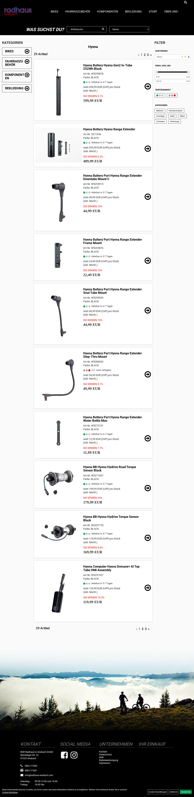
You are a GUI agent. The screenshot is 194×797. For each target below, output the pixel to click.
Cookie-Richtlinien (10, 792)
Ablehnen (174, 792)
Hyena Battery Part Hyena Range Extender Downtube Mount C (112, 177)
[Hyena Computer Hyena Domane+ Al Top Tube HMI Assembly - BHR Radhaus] (58, 593)
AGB (101, 757)
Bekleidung (133, 11)
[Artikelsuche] (185, 2)
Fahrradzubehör (77, 11)
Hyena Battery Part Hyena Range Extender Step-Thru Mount (112, 354)
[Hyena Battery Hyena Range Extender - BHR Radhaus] (58, 145)
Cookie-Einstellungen (157, 792)
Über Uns (170, 11)
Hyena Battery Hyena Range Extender (109, 129)
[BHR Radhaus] (18, 11)
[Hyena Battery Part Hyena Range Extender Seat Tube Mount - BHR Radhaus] (58, 316)
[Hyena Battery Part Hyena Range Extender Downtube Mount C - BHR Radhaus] (58, 202)
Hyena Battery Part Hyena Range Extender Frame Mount (112, 241)
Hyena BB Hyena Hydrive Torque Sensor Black (111, 518)
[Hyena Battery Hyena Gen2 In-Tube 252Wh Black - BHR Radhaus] (58, 92)
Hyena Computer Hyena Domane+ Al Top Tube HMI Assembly (111, 568)
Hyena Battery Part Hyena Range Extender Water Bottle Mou (112, 418)
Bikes (54, 11)
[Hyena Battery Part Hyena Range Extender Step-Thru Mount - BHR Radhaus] (58, 380)
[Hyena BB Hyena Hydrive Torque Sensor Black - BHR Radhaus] (58, 532)
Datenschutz (105, 754)
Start (153, 11)
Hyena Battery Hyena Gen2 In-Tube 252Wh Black (107, 67)
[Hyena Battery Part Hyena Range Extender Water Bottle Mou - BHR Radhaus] (58, 433)
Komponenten (107, 11)
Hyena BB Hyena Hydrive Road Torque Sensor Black (109, 468)
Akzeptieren (186, 792)
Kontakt (103, 751)
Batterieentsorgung (108, 760)
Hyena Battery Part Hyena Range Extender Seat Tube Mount (112, 291)
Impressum (104, 763)
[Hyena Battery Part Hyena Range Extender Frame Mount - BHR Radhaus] (58, 255)
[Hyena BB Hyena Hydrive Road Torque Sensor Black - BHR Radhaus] (58, 482)
